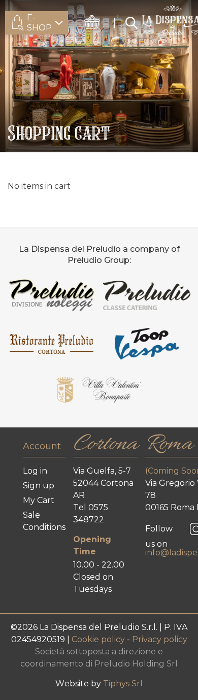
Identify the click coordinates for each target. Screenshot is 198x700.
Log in (35, 471)
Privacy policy (159, 639)
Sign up (38, 485)
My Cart (38, 500)
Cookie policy (99, 639)
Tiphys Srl (123, 683)
